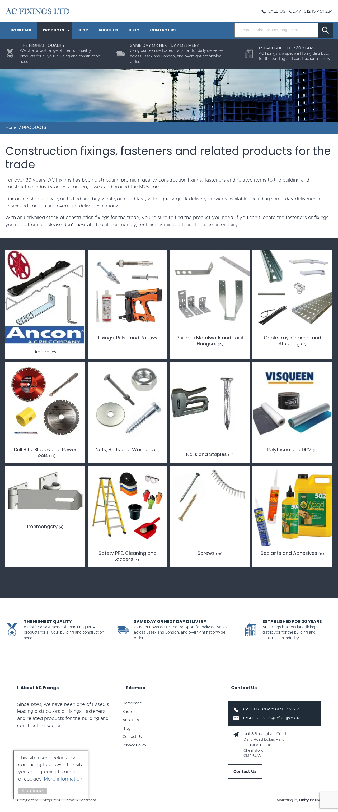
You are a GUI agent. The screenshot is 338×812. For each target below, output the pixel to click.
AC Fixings (37, 11)
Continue (32, 790)
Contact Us (163, 30)
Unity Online (310, 800)
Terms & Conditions (80, 800)
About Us (108, 30)
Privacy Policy (134, 745)
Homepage (21, 30)
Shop (82, 30)
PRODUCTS (53, 30)
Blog (134, 30)
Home (11, 128)
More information (63, 779)
